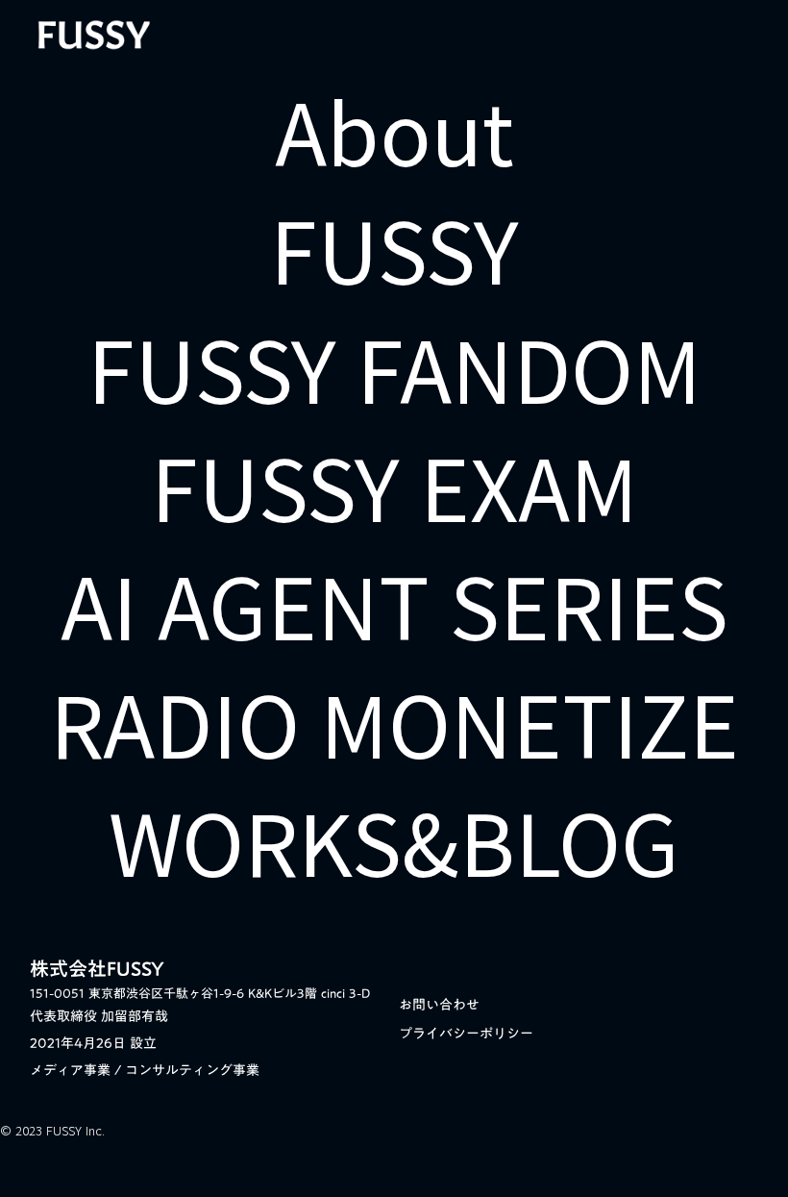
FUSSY (394, 247)
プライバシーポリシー (466, 1033)
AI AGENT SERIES (394, 603)
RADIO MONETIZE (394, 721)
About (394, 129)
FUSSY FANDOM (394, 367)
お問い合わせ (439, 1004)
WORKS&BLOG (394, 840)
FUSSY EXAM (394, 485)
